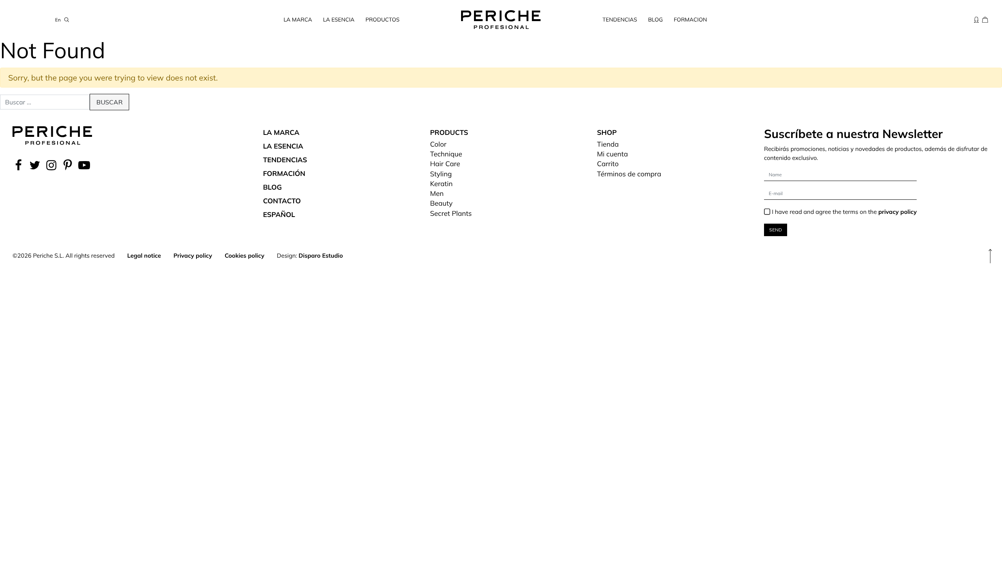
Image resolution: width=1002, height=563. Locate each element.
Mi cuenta (612, 154)
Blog (655, 19)
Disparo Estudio (321, 255)
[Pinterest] (67, 165)
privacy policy (897, 211)
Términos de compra (629, 174)
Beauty (441, 203)
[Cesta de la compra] (985, 19)
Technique (446, 154)
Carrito (607, 164)
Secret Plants (451, 213)
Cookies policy (244, 255)
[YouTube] (84, 165)
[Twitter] (35, 165)
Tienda (608, 144)
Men (437, 193)
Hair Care (445, 164)
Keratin (441, 183)
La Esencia (338, 19)
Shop (606, 132)
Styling (441, 174)
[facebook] (20, 165)
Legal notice (144, 255)
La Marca (298, 19)
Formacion (690, 19)
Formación (284, 173)
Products (449, 132)
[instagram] (51, 165)
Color (438, 144)
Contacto (282, 201)
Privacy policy (192, 255)
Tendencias (619, 19)
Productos (383, 19)
